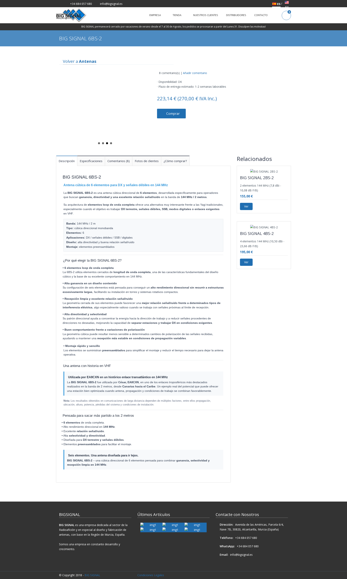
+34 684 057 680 (80, 4)
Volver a (79, 61)
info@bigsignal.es (111, 4)
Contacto (261, 15)
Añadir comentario (195, 73)
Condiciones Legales (150, 575)
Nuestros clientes (205, 15)
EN (287, 7)
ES (278, 4)
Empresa (156, 15)
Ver (246, 206)
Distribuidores (236, 15)
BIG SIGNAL (92, 575)
